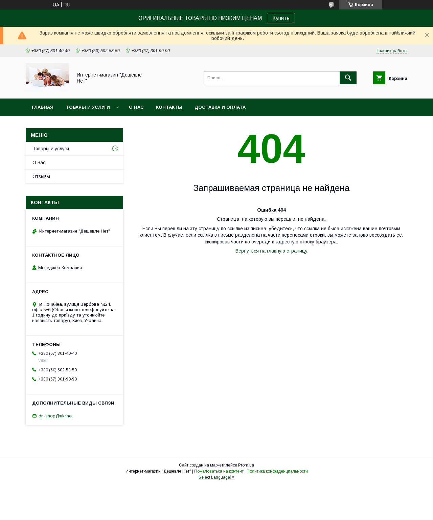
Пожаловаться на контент (219, 471)
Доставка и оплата (220, 107)
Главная (42, 107)
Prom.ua (246, 465)
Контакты (169, 107)
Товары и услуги (88, 107)
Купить (281, 18)
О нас (136, 107)
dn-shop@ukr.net (55, 415)
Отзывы (41, 176)
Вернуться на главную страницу (271, 251)
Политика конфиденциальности (277, 471)
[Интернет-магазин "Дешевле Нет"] (47, 89)
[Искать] (348, 77)
